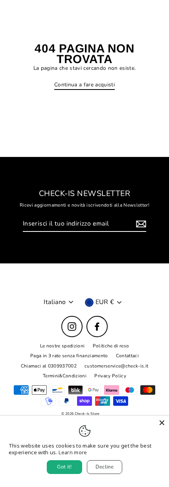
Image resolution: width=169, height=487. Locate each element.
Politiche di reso (111, 346)
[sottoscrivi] (140, 224)
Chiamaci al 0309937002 (49, 366)
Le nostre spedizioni (62, 346)
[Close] (162, 423)
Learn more (73, 452)
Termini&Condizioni (64, 376)
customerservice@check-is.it (116, 366)
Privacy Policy (110, 376)
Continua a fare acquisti (84, 84)
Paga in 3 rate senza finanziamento (69, 356)
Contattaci (127, 356)
